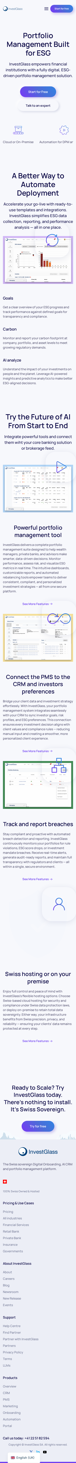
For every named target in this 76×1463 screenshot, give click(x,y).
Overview (9, 1386)
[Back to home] (12, 8)
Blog (6, 1285)
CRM (6, 1393)
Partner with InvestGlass (20, 1339)
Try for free (38, 1126)
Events (8, 1305)
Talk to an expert (38, 105)
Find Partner (12, 1332)
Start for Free (38, 92)
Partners (9, 1346)
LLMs (6, 1365)
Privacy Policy (13, 1352)
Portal (7, 1426)
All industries (12, 1218)
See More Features (35, 604)
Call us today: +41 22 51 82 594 (26, 1438)
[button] (46, 8)
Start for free (62, 8)
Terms (7, 1359)
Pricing (8, 1212)
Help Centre (11, 1326)
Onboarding (12, 1413)
